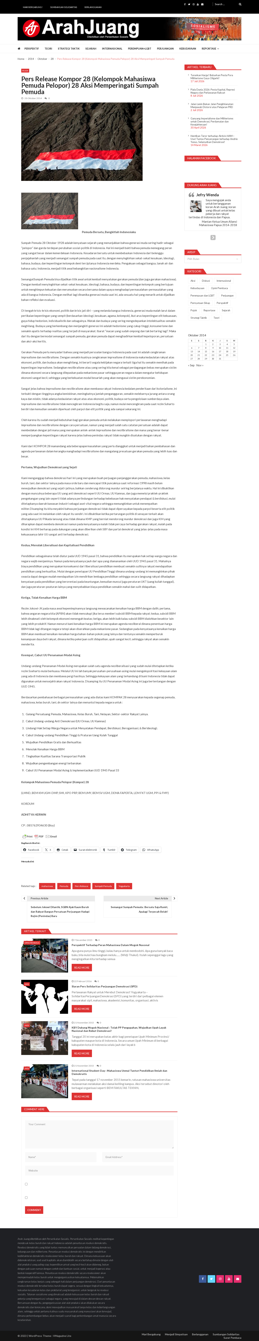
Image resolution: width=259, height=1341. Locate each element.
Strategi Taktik (69, 48)
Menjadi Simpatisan (176, 1334)
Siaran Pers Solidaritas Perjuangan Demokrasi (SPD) (104, 986)
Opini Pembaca (32, 943)
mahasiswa (47, 886)
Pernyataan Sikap (200, 302)
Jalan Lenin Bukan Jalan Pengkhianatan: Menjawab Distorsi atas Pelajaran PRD (212, 105)
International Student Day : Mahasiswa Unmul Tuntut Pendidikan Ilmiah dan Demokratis (119, 1072)
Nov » (199, 365)
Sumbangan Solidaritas (63, 7)
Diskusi (206, 280)
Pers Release (81, 886)
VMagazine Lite (62, 1335)
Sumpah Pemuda (103, 886)
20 (192, 355)
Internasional (112, 48)
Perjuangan (165, 48)
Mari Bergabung (151, 1334)
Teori (48, 48)
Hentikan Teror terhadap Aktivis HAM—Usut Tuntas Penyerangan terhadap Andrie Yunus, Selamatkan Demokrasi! (214, 138)
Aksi (27, 984)
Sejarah (90, 48)
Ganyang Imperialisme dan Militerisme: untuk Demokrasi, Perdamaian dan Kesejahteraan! (212, 121)
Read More (81, 967)
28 (199, 359)
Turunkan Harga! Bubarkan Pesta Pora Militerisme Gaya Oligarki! (212, 77)
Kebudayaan (187, 48)
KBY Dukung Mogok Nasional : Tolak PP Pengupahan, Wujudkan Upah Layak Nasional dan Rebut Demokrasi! (119, 1029)
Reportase (209, 48)
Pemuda (64, 886)
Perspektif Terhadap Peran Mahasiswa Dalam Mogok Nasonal (110, 945)
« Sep (191, 365)
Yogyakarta (124, 886)
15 (206, 351)
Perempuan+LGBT (139, 48)
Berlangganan (93, 7)
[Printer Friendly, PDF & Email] (39, 836)
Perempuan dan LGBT (203, 295)
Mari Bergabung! (32, 7)
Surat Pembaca (232, 1337)
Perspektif (31, 48)
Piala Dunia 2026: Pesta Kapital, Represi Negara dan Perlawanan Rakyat (213, 91)
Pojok (25, 70)
